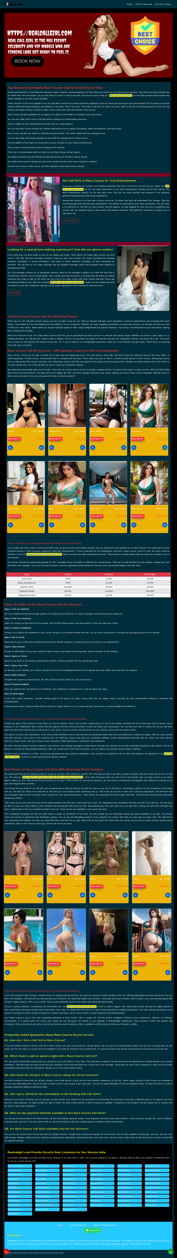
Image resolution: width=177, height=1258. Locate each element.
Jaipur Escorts (41, 1183)
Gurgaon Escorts (69, 1183)
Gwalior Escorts (96, 1170)
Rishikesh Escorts (152, 1196)
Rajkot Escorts (13, 1214)
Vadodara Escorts (124, 1188)
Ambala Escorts (41, 1201)
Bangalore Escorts (42, 1188)
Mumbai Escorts (14, 1201)
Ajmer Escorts (13, 1205)
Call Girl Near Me (143, 4)
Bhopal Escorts (41, 1175)
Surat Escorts (13, 1196)
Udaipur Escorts (69, 1188)
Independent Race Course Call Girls (44, 554)
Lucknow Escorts (97, 1166)
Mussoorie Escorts (70, 1196)
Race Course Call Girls (121, 95)
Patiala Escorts (151, 1201)
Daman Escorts (14, 1192)
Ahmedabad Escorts (153, 1175)
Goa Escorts (122, 1166)
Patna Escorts (151, 1205)
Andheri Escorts (69, 1179)
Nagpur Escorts (96, 1205)
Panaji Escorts (41, 1166)
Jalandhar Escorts (42, 1192)
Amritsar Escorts (14, 1170)
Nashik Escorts (123, 1205)
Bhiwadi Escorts (97, 1179)
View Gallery (71, 221)
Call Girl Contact (163, 4)
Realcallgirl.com (56, 1253)
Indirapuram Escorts (153, 1188)
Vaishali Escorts (124, 1183)
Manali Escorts (68, 1166)
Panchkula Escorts (43, 1196)
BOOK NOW (13, 439)
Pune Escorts (13, 1179)
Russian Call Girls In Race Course (67, 282)
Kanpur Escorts (68, 1201)
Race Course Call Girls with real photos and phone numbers (53, 777)
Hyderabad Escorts (98, 1192)
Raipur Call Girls (69, 1209)
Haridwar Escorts (97, 1196)
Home (129, 4)
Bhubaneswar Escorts (44, 1205)
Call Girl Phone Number (105, 1225)
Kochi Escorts (68, 1205)
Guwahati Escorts (124, 1175)
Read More (15, 293)
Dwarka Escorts (69, 1170)
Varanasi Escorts (42, 1209)
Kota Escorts (95, 1201)
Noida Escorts (13, 1183)
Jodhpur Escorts (97, 1175)
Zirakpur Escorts (97, 1188)
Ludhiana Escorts (124, 1179)
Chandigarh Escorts (15, 1175)
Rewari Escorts (68, 1175)
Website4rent (94, 1230)
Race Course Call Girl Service (81, 1007)
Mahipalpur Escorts (153, 1183)
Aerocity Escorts (124, 1170)
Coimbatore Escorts (125, 1196)
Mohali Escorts (41, 1170)
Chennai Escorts (69, 1192)
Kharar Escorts (151, 1192)
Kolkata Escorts (124, 1192)
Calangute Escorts (152, 1166)
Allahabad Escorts (15, 1209)
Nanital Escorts (124, 1201)
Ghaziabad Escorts (152, 1170)
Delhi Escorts (13, 1188)
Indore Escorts (41, 1179)
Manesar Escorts (97, 1183)
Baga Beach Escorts (153, 1179)
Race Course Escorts (16, 1166)
